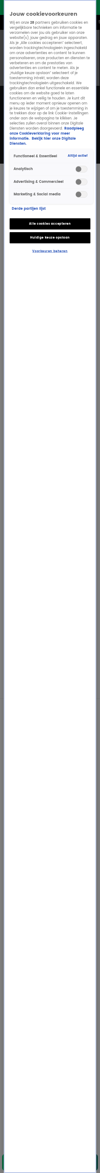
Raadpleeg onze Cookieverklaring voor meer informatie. (47, 134)
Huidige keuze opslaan (50, 237)
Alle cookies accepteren (50, 223)
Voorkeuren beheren (49, 251)
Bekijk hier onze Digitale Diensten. (43, 141)
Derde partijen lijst (29, 209)
